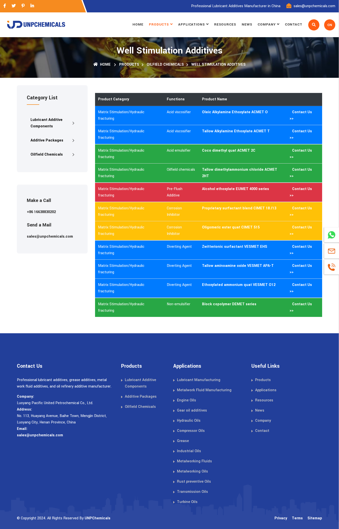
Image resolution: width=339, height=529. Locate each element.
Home (138, 24)
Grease (183, 441)
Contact (293, 24)
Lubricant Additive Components (47, 123)
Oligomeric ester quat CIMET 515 (231, 227)
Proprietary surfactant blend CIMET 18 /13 (239, 208)
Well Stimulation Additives (218, 64)
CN (329, 25)
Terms (297, 518)
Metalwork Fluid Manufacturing (204, 390)
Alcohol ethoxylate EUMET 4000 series (235, 189)
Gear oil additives (192, 410)
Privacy (280, 518)
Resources (225, 24)
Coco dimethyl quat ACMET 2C (228, 150)
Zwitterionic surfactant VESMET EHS (234, 246)
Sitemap (314, 518)
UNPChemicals (97, 518)
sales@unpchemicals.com (314, 6)
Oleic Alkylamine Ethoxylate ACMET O (235, 112)
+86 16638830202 (41, 212)
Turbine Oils (187, 501)
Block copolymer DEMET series (229, 304)
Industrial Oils (189, 451)
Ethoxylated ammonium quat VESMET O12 (238, 284)
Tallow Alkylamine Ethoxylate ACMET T (236, 131)
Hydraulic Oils (189, 420)
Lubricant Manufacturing (198, 380)
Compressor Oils (191, 430)
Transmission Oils (192, 491)
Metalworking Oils (192, 471)
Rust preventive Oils (194, 481)
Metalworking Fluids (194, 461)
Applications (191, 24)
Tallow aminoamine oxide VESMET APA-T (238, 265)
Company (266, 24)
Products (159, 24)
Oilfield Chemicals (165, 64)
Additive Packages (47, 140)
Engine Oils (186, 400)
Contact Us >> (301, 115)
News (247, 24)
